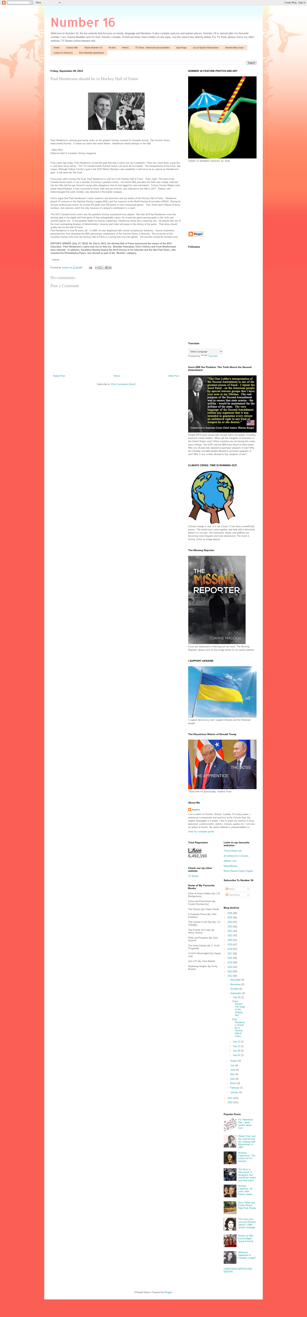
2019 (230, 944)
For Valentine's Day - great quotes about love (245, 1123)
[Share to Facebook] (107, 267)
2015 (230, 962)
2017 (230, 953)
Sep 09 (237, 1050)
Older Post (173, 376)
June (233, 1069)
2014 (230, 967)
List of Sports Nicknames (206, 47)
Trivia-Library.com (233, 850)
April (233, 1079)
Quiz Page (181, 47)
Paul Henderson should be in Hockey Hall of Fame (238, 1027)
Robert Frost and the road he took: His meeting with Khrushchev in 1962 (247, 1141)
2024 (230, 922)
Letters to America (63, 53)
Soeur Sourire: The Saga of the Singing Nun (238, 1008)
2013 (230, 971)
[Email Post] (90, 267)
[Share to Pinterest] (110, 267)
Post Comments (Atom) (123, 384)
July (232, 1065)
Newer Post (59, 376)
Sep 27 (237, 1041)
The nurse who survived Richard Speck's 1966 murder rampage (246, 1223)
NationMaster (230, 866)
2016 (230, 958)
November (235, 984)
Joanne (196, 809)
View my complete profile (201, 831)
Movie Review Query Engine (238, 871)
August (234, 1060)
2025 (230, 917)
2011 (230, 1098)
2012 (230, 976)
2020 (230, 940)
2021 (230, 935)
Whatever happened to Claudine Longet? (247, 1255)
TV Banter (193, 876)
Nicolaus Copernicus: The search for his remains (246, 1156)
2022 (230, 931)
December (235, 979)
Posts (231, 889)
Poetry (125, 47)
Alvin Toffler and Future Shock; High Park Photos (247, 1205)
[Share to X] (103, 267)
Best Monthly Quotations (91, 53)
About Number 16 (93, 47)
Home (57, 47)
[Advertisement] (218, 196)
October (234, 988)
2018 (230, 949)
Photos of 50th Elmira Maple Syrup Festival (245, 1238)
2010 (230, 1102)
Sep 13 (237, 1046)
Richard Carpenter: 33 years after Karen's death (245, 1190)
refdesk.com (230, 861)
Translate (213, 356)
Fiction (112, 47)
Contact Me (72, 47)
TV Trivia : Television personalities (152, 47)
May (232, 1074)
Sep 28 (237, 997)
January (234, 1092)
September (236, 993)
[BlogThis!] (100, 267)
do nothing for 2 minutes (236, 856)
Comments (234, 895)
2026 (230, 913)
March (233, 1083)
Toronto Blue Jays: (234, 47)
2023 (230, 926)
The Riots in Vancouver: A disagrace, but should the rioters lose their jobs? (247, 1175)
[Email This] (96, 267)
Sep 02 (237, 1055)
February (235, 1087)
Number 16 (83, 22)
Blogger (168, 1292)
